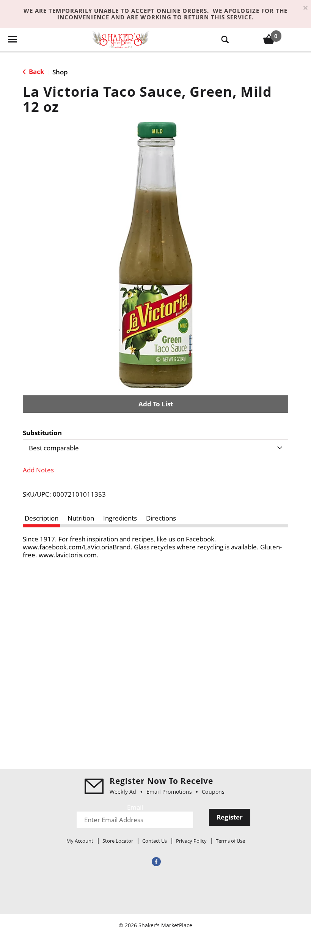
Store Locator (117, 840)
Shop (60, 72)
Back (35, 71)
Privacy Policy (191, 840)
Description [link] (41, 518)
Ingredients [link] (120, 518)
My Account (79, 840)
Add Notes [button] (38, 470)
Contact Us (154, 840)
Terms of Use (230, 840)
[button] (155, 404)
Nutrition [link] (81, 518)
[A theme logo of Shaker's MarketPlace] (120, 39)
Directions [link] (161, 518)
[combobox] (155, 448)
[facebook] (155, 861)
